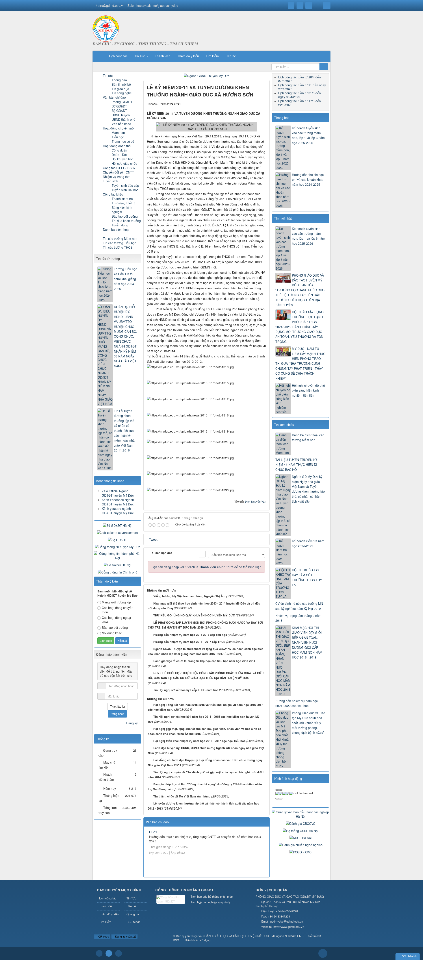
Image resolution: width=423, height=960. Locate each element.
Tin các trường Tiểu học (119, 243)
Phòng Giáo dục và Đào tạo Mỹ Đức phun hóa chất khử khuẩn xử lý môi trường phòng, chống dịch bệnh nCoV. (308, 723)
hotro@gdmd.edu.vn (110, 5)
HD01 (153, 832)
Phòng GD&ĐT (122, 102)
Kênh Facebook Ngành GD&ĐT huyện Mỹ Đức (118, 502)
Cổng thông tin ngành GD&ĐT (184, 890)
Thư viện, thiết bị (123, 203)
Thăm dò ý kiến (109, 914)
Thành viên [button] (163, 56)
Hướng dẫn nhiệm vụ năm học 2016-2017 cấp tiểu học (190, 635)
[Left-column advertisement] (117, 532)
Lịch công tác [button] (118, 56)
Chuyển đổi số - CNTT (118, 172)
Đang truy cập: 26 (125, 936)
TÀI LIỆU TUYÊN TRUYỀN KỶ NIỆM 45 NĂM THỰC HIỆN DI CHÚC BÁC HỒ (296, 464)
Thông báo (281, 117)
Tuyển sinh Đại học (125, 190)
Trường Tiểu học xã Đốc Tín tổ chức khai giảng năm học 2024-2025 (125, 279)
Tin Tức (131, 898)
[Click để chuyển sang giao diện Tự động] (99, 953)
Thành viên (106, 906)
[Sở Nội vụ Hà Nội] (117, 564)
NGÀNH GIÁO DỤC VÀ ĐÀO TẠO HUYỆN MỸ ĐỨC (235, 936)
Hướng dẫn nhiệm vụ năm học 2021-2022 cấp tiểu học (296, 703)
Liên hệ (131, 906)
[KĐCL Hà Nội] (300, 837)
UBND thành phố (123, 119)
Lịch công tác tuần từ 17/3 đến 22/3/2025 (299, 103)
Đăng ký (132, 723)
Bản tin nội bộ (121, 84)
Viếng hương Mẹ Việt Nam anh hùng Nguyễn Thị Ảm (189, 596)
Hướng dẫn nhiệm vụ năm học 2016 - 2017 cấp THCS (189, 642)
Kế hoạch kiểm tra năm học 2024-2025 (308, 543)
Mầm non (118, 132)
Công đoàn (119, 150)
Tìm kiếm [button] (212, 56)
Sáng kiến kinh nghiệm (122, 209)
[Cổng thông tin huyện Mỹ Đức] (117, 546)
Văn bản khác (121, 124)
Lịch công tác (107, 898)
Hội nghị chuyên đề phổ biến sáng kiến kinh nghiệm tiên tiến (308, 390)
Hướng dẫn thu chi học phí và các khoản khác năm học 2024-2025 (308, 179)
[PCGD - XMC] (300, 851)
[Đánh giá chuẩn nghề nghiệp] (301, 844)
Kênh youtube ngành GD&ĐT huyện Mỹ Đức (118, 510)
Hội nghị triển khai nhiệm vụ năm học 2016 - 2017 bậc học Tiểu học (199, 741)
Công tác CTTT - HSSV (119, 168)
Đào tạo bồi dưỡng (125, 216)
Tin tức (108, 75)
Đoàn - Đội (119, 154)
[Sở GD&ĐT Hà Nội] (117, 525)
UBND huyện (121, 115)
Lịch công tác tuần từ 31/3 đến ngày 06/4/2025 (299, 95)
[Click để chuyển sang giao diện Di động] (118, 953)
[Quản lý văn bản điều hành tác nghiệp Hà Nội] (300, 814)
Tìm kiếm (105, 922)
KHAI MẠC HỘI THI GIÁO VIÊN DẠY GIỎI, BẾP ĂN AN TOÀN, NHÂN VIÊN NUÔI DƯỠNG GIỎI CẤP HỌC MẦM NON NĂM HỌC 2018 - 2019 (307, 642)
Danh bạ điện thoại (116, 229)
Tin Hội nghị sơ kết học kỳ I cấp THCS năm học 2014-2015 (192, 690)
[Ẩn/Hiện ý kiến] (202, 554)
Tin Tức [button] (140, 56)
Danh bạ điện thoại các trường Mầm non (308, 437)
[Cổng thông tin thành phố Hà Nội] (117, 555)
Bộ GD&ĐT (119, 110)
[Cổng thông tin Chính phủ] (117, 571)
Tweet (153, 539)
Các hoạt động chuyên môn (117, 609)
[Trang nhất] (100, 56)
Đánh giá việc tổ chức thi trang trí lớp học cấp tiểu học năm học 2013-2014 (204, 661)
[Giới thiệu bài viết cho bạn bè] (248, 104)
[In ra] (255, 104)
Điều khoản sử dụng (197, 940)
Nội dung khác (112, 633)
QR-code (103, 936)
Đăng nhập (117, 714)
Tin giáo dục (120, 89)
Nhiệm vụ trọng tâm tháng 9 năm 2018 (298, 618)
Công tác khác (113, 194)
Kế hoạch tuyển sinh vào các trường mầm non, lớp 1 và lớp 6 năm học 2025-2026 (308, 135)
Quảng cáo (133, 914)
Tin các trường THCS (117, 247)
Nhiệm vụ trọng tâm (116, 176)
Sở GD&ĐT (119, 106)
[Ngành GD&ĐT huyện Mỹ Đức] (206, 75)
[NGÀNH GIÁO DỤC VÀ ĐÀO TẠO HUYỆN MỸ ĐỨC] (106, 28)
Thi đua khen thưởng (126, 220)
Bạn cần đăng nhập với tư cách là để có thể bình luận (206, 567)
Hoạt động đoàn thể (117, 146)
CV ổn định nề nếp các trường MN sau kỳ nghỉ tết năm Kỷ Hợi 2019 (299, 605)
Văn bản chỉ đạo (114, 97)
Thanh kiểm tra (122, 198)
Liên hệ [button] (231, 56)
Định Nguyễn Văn (255, 501)
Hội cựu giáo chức (124, 163)
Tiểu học (118, 137)
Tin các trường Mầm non (120, 238)
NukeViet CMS (294, 936)
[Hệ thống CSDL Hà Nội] (300, 830)
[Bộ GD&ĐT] (117, 539)
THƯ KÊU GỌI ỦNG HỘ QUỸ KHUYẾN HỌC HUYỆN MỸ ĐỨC (194, 615)
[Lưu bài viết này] (263, 104)
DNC (176, 940)
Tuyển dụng (120, 225)
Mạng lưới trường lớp (116, 602)
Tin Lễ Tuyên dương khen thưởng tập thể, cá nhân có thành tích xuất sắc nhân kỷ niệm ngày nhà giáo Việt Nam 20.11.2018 (124, 430)
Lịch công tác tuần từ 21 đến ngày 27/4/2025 (302, 87)
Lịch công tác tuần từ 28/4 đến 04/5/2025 (299, 79)
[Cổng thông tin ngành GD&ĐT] (170, 900)
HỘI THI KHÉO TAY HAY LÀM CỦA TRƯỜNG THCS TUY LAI (307, 577)
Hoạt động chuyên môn (119, 128)
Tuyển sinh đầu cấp (125, 185)
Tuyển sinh (110, 181)
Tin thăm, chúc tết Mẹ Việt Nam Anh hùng (181, 796)
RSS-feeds (133, 922)
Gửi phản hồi (409, 956)
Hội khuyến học (122, 159)
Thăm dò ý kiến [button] (188, 56)
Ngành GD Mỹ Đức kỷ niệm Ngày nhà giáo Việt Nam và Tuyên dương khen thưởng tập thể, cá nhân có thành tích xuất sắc (308, 488)
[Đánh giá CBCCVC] (300, 823)
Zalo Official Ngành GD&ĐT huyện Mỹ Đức (118, 493)
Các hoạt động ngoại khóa (116, 619)
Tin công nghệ (122, 93)
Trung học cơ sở (123, 141)
